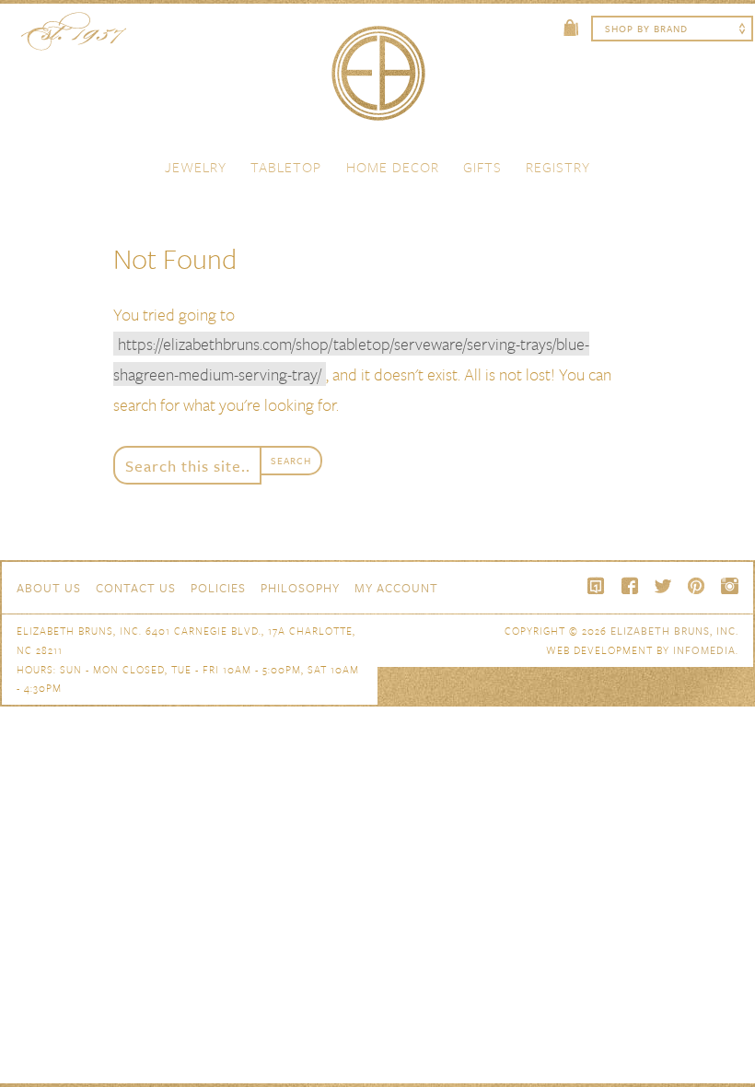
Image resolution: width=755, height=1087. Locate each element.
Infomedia (704, 650)
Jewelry (195, 167)
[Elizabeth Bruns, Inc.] (377, 82)
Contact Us (136, 588)
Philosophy (300, 588)
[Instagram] (729, 586)
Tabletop (285, 167)
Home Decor (392, 167)
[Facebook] (629, 586)
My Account (396, 588)
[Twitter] (663, 586)
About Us (49, 588)
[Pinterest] (696, 586)
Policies (218, 588)
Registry (558, 167)
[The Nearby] (596, 586)
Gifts (482, 167)
